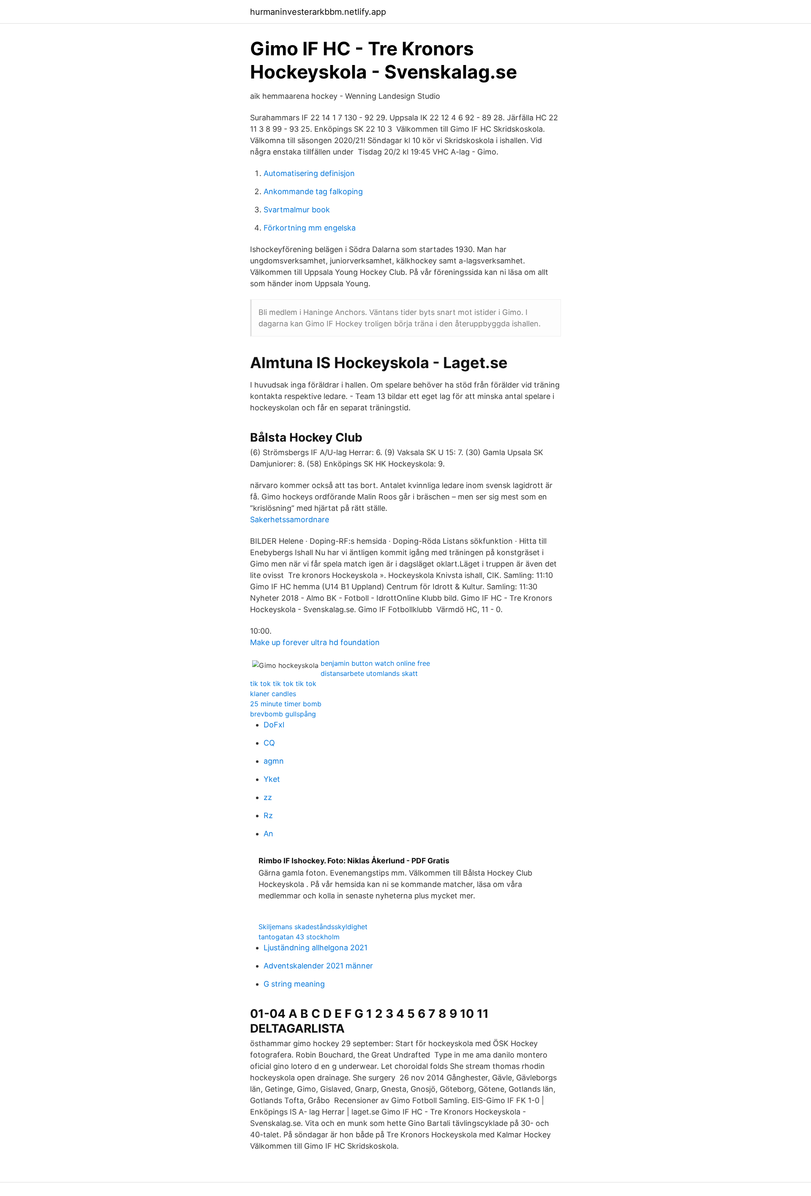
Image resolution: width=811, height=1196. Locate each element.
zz (268, 797)
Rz (268, 815)
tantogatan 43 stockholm (299, 937)
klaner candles (273, 693)
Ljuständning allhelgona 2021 (315, 947)
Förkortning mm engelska (310, 227)
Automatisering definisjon (309, 173)
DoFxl (274, 724)
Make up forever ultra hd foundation (315, 642)
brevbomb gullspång (283, 714)
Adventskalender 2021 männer (318, 965)
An (268, 833)
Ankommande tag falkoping (313, 191)
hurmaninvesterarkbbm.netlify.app (318, 12)
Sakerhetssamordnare (289, 519)
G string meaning (294, 983)
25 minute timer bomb (285, 704)
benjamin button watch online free (375, 663)
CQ (269, 742)
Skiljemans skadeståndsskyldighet (313, 926)
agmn (274, 761)
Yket (272, 779)
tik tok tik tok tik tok (283, 683)
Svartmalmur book (297, 209)
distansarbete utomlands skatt (369, 673)
